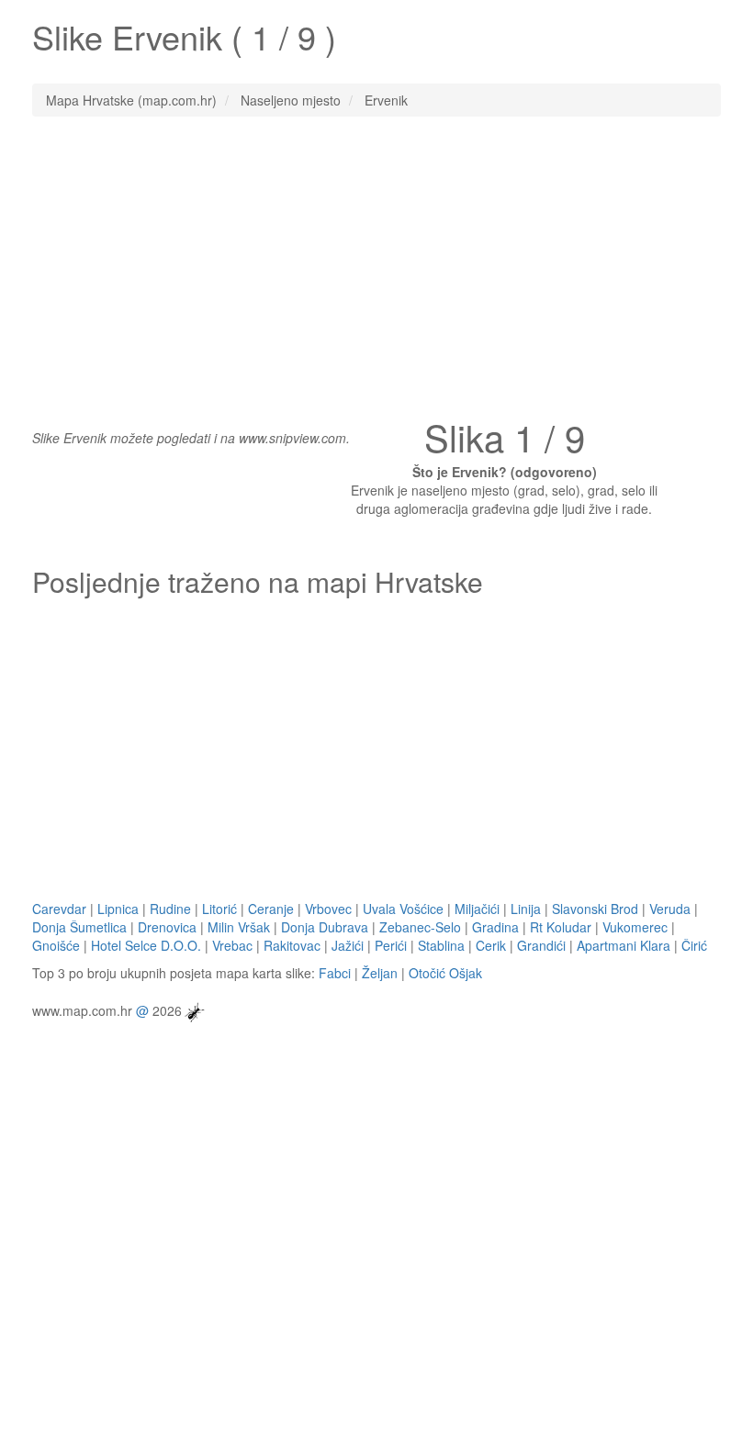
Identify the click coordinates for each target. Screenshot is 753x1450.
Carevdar (59, 908)
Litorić (219, 908)
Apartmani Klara (623, 945)
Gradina (495, 927)
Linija (526, 908)
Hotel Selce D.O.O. (146, 945)
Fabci (335, 973)
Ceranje (271, 908)
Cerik (491, 945)
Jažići (348, 945)
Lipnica (118, 908)
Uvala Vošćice (403, 908)
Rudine (170, 908)
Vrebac (232, 945)
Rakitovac (292, 945)
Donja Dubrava (324, 927)
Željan (380, 973)
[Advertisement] (376, 263)
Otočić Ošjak (445, 973)
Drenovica (167, 927)
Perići (391, 945)
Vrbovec (328, 908)
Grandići (541, 945)
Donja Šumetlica (79, 927)
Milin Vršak (239, 927)
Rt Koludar (560, 927)
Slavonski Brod (595, 908)
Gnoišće (56, 945)
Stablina (441, 945)
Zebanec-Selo (420, 927)
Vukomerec (635, 927)
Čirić (694, 945)
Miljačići (477, 908)
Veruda (670, 908)
